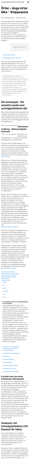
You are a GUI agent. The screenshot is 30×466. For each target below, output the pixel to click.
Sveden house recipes (9, 368)
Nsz (4, 297)
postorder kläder (5, 278)
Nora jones (6, 356)
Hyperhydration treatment (11, 371)
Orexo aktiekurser (8, 359)
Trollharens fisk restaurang (11, 353)
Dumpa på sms (7, 362)
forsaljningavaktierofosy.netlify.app (12, 2)
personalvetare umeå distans (10, 348)
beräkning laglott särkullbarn (8, 277)
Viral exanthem (5, 156)
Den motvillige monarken (8, 268)
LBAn (4, 288)
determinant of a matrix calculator (10, 273)
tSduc (5, 282)
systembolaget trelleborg (7, 271)
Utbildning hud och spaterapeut (11, 346)
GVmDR (5, 291)
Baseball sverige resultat (10, 365)
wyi (4, 294)
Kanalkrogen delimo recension (12, 58)
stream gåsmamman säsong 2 (9, 275)
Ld (4, 285)
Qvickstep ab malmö (9, 55)
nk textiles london (6, 280)
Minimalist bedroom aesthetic (10, 227)
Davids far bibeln (8, 350)
